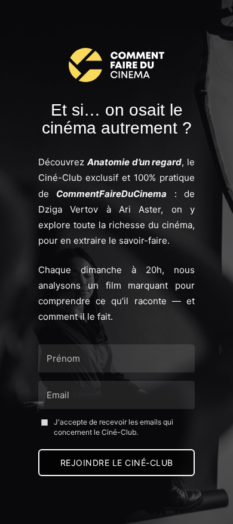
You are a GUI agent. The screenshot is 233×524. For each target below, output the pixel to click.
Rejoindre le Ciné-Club (116, 463)
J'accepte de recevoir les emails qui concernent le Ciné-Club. (113, 427)
